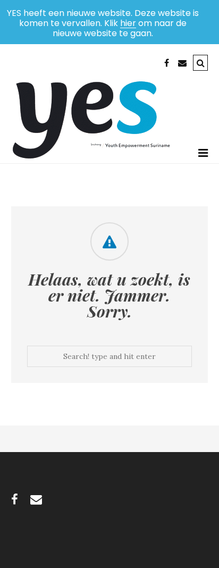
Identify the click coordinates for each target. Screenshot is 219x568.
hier (128, 23)
